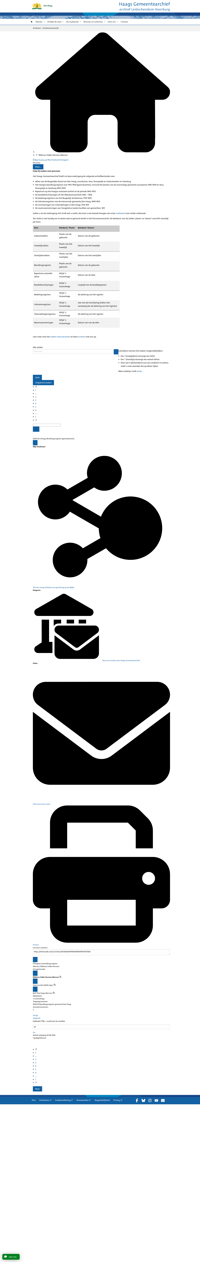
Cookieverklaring (62, 1100)
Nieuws (39, 21)
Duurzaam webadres (40, 948)
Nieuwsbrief (163, 1100)
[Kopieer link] (35, 959)
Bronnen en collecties (93, 21)
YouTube (156, 1100)
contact (81, 336)
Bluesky (143, 1100)
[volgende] (36, 420)
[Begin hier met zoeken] (102, 151)
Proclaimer (44, 1100)
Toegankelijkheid (102, 1100)
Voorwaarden (82, 1100)
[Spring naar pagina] (36, 429)
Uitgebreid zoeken (43, 382)
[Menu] (35, 442)
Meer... (38, 166)
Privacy (116, 1100)
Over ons (112, 21)
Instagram (150, 1100)
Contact (124, 21)
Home (31, 22)
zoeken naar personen (60, 336)
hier (140, 371)
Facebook (137, 1100)
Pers (34, 1100)
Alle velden (38, 347)
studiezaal (120, 213)
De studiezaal (72, 21)
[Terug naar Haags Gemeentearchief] (42, 6)
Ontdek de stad (54, 21)
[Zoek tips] (116, 351)
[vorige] (36, 386)
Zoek (37, 377)
